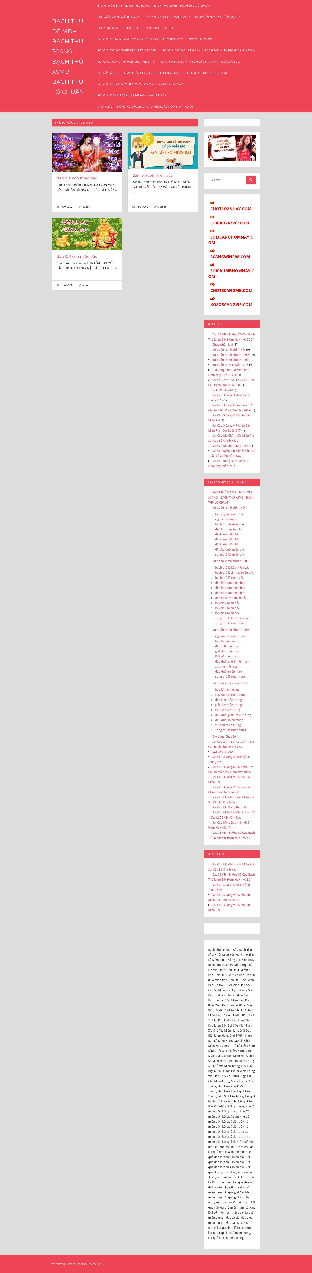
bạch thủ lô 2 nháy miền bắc (234, 573)
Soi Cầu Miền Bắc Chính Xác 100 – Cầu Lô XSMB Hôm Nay (140, 84)
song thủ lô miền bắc (229, 623)
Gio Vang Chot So (161, 28)
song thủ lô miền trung (230, 730)
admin (86, 206)
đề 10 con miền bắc (228, 529)
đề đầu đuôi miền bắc (230, 549)
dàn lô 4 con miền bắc (77, 256)
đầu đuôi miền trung (229, 720)
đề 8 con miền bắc (227, 544)
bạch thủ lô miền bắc (229, 578)
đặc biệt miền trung (228, 700)
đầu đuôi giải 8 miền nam (232, 661)
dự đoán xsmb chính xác (117, 16)
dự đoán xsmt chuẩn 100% (118, 28)
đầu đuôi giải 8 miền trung (233, 715)
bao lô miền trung (227, 690)
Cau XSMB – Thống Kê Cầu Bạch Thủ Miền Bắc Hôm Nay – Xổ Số (146, 106)
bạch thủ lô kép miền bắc (232, 568)
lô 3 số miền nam (227, 656)
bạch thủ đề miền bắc (230, 524)
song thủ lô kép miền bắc (232, 618)
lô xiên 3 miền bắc (227, 608)
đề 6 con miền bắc (227, 539)
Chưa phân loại (222, 345)
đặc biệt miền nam (227, 646)
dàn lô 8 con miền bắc (77, 178)
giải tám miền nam (227, 651)
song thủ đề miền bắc (230, 555)
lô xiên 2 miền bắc (227, 603)
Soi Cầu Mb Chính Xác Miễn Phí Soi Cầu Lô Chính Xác (138, 73)
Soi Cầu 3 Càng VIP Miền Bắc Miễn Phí (126, 61)
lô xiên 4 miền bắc (227, 613)
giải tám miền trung (228, 705)
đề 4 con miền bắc (227, 534)
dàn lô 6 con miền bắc (152, 175)
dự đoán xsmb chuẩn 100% (165, 16)
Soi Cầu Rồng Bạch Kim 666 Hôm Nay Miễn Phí (133, 95)
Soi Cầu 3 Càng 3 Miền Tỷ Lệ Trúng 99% (127, 50)
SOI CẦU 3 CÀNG (200, 39)
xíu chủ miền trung (228, 725)
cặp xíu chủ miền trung (230, 695)
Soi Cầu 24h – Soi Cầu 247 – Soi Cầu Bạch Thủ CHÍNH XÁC (140, 39)
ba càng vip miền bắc (229, 514)
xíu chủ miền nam (227, 666)
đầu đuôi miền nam (228, 672)
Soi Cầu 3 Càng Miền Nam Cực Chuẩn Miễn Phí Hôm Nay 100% (209, 50)
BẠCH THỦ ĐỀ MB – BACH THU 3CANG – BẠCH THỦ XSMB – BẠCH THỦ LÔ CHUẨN (154, 5)
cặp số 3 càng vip (226, 519)
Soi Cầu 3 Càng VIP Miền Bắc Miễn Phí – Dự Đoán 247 (200, 61)
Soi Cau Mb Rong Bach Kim (206, 73)
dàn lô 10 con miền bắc (231, 598)
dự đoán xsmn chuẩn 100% (215, 16)
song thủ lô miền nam (230, 677)
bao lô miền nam (226, 641)
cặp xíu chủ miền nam (230, 636)
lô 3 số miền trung (227, 710)
